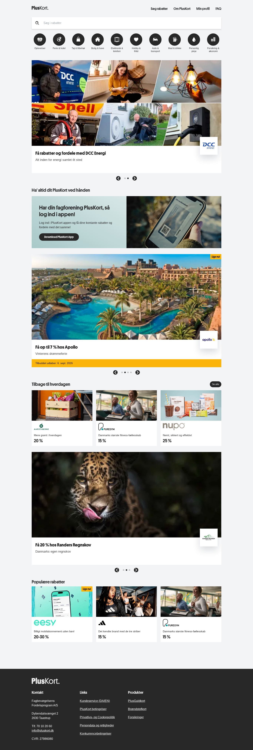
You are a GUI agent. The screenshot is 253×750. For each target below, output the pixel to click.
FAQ (218, 8)
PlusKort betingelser (93, 709)
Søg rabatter (159, 8)
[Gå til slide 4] (131, 372)
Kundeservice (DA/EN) (95, 700)
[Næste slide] (134, 178)
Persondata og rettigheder (97, 725)
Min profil (203, 8)
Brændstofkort (137, 709)
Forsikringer (136, 717)
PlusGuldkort (136, 700)
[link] (126, 222)
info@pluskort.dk (43, 730)
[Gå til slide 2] (128, 178)
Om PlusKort (182, 8)
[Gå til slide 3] (128, 372)
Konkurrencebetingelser (95, 733)
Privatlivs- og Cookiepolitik (97, 717)
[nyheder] (88, 8)
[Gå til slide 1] (125, 178)
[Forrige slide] (118, 178)
